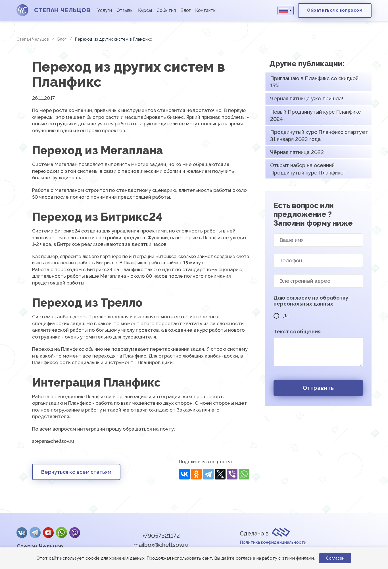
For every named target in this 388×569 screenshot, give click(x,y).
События (166, 10)
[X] (220, 474)
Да (286, 315)
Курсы (145, 10)
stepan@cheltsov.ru (53, 441)
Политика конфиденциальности (273, 542)
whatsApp (61, 532)
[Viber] (232, 474)
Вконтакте (21, 532)
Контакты (205, 10)
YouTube (48, 532)
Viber (74, 532)
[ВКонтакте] (184, 474)
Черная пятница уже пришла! (306, 98)
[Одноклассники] (196, 474)
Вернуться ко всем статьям (76, 472)
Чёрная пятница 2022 (297, 152)
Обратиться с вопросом (334, 10)
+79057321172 (161, 535)
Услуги (104, 10)
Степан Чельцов (39, 546)
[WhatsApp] (244, 474)
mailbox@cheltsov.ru (161, 544)
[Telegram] (208, 474)
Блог (185, 10)
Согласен (335, 558)
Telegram (35, 532)
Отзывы (124, 10)
